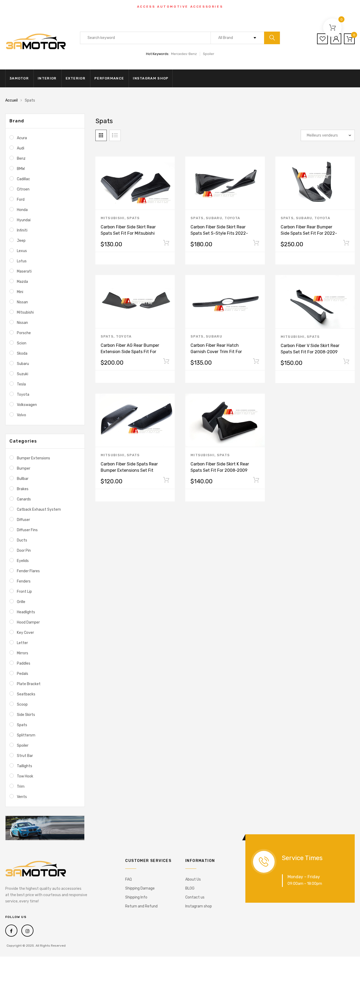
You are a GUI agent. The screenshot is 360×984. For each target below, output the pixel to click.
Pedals (22, 673)
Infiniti (22, 230)
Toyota (232, 218)
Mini (20, 292)
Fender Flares (28, 571)
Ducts (22, 540)
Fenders (24, 581)
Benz (21, 158)
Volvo (21, 415)
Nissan (22, 302)
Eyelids (23, 561)
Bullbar (22, 478)
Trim (21, 786)
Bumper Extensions (33, 458)
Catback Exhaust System (39, 509)
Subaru (214, 218)
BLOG (189, 888)
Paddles (23, 663)
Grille (21, 602)
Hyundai (24, 220)
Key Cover (25, 632)
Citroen (23, 189)
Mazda (22, 281)
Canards (24, 499)
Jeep (21, 240)
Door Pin (24, 550)
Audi (20, 148)
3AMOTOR (19, 78)
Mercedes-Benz (184, 54)
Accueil (11, 100)
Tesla (21, 384)
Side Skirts (26, 714)
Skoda (22, 353)
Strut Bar (25, 756)
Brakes (22, 489)
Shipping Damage (140, 888)
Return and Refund (141, 906)
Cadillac (23, 179)
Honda (22, 210)
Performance (109, 78)
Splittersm (26, 735)
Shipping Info (136, 897)
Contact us (195, 897)
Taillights (24, 766)
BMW (21, 169)
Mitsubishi (113, 218)
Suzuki (22, 374)
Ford (21, 199)
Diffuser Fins (27, 530)
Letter (22, 643)
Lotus (22, 261)
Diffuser (23, 520)
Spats (133, 218)
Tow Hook (25, 776)
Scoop (22, 704)
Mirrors (22, 653)
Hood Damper (28, 622)
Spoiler (208, 54)
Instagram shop (150, 78)
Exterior (75, 78)
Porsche (24, 333)
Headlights (26, 612)
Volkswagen (27, 405)
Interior (47, 78)
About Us (193, 879)
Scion (21, 343)
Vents (22, 797)
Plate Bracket (29, 684)
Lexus (22, 251)
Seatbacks (26, 694)
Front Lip (24, 591)
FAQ (128, 879)
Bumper (23, 468)
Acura (22, 138)
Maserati (24, 271)
